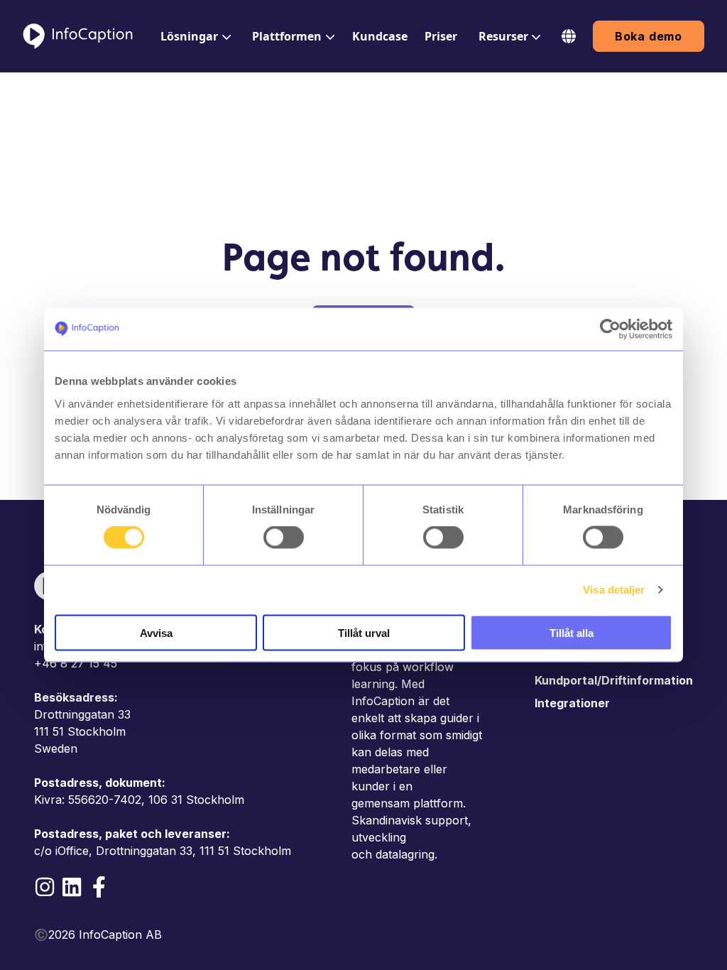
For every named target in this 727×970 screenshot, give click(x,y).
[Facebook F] (98, 887)
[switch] (283, 537)
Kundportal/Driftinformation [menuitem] (614, 680)
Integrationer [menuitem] (572, 703)
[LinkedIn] (71, 887)
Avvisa (156, 632)
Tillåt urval (364, 632)
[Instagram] (44, 887)
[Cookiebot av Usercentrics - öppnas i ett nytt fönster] (610, 329)
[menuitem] (194, 36)
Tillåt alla (572, 632)
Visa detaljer (614, 590)
